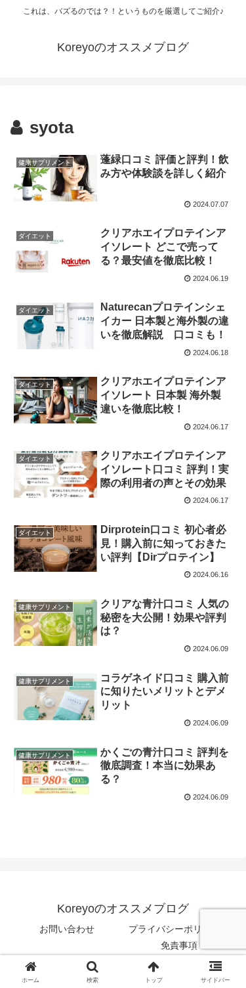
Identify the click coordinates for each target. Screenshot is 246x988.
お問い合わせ (66, 929)
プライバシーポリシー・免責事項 (179, 937)
